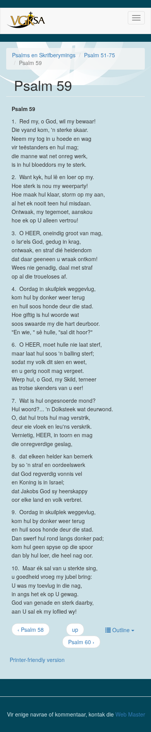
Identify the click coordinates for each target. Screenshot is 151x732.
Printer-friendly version (37, 660)
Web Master (130, 714)
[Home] (26, 21)
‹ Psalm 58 (30, 629)
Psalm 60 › (81, 642)
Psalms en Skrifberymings (44, 55)
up (75, 629)
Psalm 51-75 (99, 55)
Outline (121, 630)
